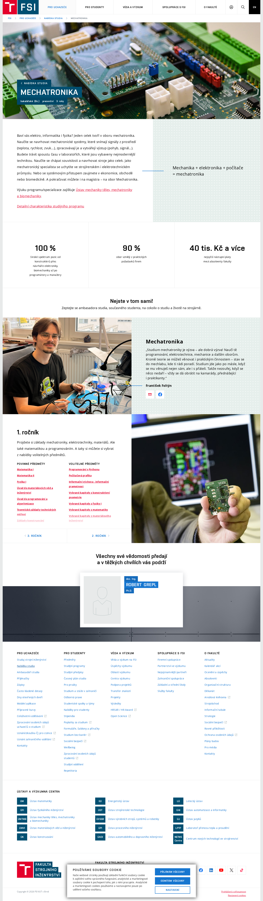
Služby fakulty (166, 691)
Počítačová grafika (80, 475)
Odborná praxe (73, 697)
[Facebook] (201, 870)
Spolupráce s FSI (174, 7)
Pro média (210, 747)
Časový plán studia (75, 678)
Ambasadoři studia (28, 672)
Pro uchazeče (57, 7)
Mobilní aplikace (26, 703)
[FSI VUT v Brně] (21, 7)
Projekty (115, 697)
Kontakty (22, 745)
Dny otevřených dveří (30, 697)
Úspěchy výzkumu (121, 666)
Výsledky (116, 703)
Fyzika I (21, 481)
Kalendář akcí (212, 666)
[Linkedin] (211, 870)
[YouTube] (221, 870)
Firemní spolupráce (169, 659)
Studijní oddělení (73, 764)
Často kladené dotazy (30, 691)
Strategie (210, 716)
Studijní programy (74, 666)
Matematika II (25, 475)
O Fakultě (210, 7)
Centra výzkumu (120, 678)
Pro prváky (70, 684)
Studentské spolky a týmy (79, 703)
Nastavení (172, 889)
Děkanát (209, 691)
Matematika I (25, 469)
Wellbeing (70, 747)
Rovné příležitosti (214, 728)
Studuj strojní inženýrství (31, 659)
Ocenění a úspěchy (215, 672)
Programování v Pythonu (84, 469)
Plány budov (211, 741)
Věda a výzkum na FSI (124, 659)
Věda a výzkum (133, 7)
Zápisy (21, 684)
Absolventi (210, 678)
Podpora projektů (121, 684)
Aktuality (209, 659)
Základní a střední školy (172, 684)
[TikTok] (241, 870)
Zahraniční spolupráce (171, 678)
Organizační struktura (217, 684)
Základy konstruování (30, 520)
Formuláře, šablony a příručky (81, 728)
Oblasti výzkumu (120, 672)
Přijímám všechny (172, 871)
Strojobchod (211, 703)
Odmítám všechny (173, 880)
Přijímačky (23, 678)
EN (254, 7)
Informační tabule (215, 709)
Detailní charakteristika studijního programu (50, 206)
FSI (9, 18)
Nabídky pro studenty (76, 709)
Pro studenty (94, 7)
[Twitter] (231, 870)
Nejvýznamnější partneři (172, 672)
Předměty (70, 659)
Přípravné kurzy (26, 709)
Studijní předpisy (74, 672)
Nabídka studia (53, 18)
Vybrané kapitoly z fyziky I (85, 503)
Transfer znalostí (121, 691)
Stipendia (69, 716)
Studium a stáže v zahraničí (80, 691)
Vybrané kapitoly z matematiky (88, 509)
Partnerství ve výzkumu (172, 666)
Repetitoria (70, 770)
